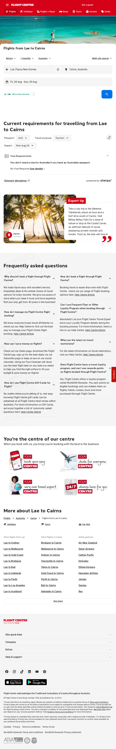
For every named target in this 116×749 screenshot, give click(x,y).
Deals (107, 11)
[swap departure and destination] (58, 69)
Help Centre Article (24, 333)
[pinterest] (44, 671)
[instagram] (14, 671)
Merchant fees (100, 709)
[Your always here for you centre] (85, 486)
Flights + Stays (47, 11)
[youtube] (37, 671)
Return (9, 58)
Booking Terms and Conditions (60, 712)
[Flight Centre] (22, 5)
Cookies (7, 727)
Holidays (28, 11)
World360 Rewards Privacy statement (63, 732)
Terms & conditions (31, 727)
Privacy (16, 727)
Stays (65, 11)
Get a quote (87, 5)
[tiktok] (22, 671)
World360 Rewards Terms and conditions (23, 732)
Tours (79, 11)
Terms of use (48, 727)
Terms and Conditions (99, 702)
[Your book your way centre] (31, 461)
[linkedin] (29, 671)
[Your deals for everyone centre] (85, 461)
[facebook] (7, 671)
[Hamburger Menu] (7, 5)
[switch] (32, 95)
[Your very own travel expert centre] (31, 486)
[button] (58, 601)
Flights (12, 11)
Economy (43, 58)
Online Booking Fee (104, 707)
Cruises (93, 11)
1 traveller (26, 58)
